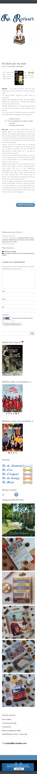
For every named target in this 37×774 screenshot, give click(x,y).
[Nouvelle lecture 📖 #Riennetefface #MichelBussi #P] (18, 690)
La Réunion (5, 240)
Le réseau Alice (6, 727)
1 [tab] (6, 413)
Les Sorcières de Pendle (9, 723)
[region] (12, 398)
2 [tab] (9, 413)
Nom (3, 291)
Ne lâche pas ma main (23, 240)
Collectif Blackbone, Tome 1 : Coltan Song (14, 734)
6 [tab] (18, 413)
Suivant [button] (20, 397)
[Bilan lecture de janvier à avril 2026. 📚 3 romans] (18, 520)
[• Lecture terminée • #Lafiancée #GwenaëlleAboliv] (18, 554)
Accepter (19, 769)
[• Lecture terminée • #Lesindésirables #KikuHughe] (18, 622)
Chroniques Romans (23, 238)
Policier (32, 240)
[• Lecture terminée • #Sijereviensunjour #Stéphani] (18, 656)
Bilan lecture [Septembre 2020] (11, 730)
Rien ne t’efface (6, 719)
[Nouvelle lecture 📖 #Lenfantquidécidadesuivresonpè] (18, 588)
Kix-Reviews (20, 66)
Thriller (15, 242)
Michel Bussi (12, 240)
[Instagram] (16, 494)
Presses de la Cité (7, 242)
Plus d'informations (24, 766)
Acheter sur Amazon (25, 205)
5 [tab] (16, 413)
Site (3, 307)
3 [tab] (11, 413)
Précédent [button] (4, 397)
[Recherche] (32, 333)
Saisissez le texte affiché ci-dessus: (22, 318)
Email (3, 299)
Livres (32, 238)
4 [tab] (13, 413)
